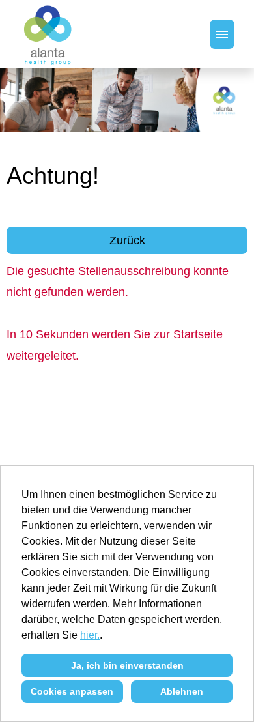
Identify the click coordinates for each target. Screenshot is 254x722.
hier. (90, 635)
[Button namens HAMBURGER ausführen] (222, 34)
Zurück (127, 240)
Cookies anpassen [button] (72, 691)
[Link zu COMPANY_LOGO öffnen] (48, 34)
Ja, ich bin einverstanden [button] (127, 665)
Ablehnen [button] (181, 691)
